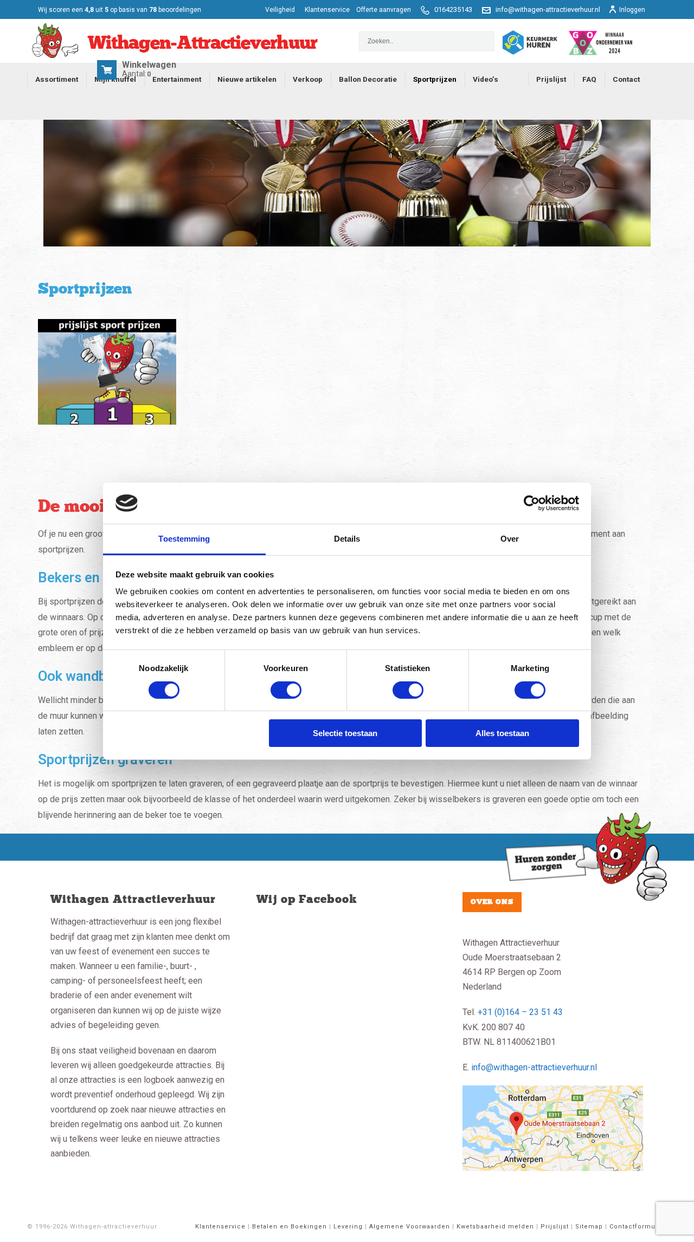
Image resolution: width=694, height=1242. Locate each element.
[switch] (286, 690)
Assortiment (56, 79)
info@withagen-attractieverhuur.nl (548, 9)
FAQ (589, 79)
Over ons (492, 902)
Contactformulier (638, 1226)
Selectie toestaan (345, 733)
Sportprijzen (435, 79)
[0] (108, 73)
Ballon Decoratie (368, 79)
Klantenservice (327, 10)
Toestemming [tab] (184, 538)
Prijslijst (551, 79)
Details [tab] (347, 538)
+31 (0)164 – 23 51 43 (520, 1012)
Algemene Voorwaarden (409, 1226)
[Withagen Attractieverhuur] (172, 41)
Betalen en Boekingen (289, 1226)
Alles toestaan (502, 733)
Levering (348, 1226)
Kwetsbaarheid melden (495, 1226)
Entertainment (176, 79)
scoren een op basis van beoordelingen (119, 10)
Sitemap (589, 1226)
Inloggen (632, 10)
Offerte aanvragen (383, 10)
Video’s (485, 79)
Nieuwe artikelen (247, 79)
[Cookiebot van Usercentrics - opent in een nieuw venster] (531, 503)
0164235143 (453, 9)
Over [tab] (509, 538)
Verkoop (308, 79)
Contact (626, 79)
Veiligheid (281, 10)
